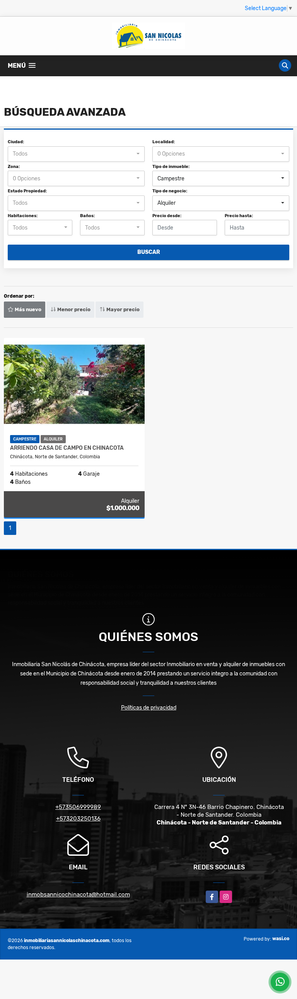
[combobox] (76, 154)
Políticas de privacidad (148, 707)
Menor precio (73, 309)
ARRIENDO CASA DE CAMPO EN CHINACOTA (67, 448)
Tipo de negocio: (169, 191)
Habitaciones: (23, 215)
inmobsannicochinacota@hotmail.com (78, 894)
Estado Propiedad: (27, 191)
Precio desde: (166, 215)
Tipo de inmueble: (170, 166)
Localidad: (163, 141)
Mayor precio (122, 309)
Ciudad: (16, 141)
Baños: (87, 215)
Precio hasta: (239, 215)
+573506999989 (78, 807)
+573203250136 (78, 818)
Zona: (14, 166)
